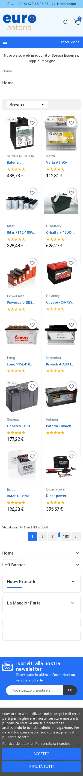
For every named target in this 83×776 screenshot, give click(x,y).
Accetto (41, 753)
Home (8, 553)
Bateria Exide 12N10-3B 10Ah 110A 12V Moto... (21, 496)
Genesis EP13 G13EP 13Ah (18, 426)
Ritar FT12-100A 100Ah (20, 232)
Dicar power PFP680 (56, 495)
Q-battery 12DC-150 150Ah (59, 232)
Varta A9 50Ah (58, 162)
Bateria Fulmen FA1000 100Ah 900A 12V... (58, 426)
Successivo (75, 536)
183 (66, 536)
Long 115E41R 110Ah (18, 364)
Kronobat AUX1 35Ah (58, 364)
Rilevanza (27, 104)
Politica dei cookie (17, 743)
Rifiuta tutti (41, 766)
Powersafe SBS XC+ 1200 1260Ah (21, 302)
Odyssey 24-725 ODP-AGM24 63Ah (61, 302)
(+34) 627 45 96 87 (33, 3)
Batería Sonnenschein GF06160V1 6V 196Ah (19, 162)
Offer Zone (70, 42)
